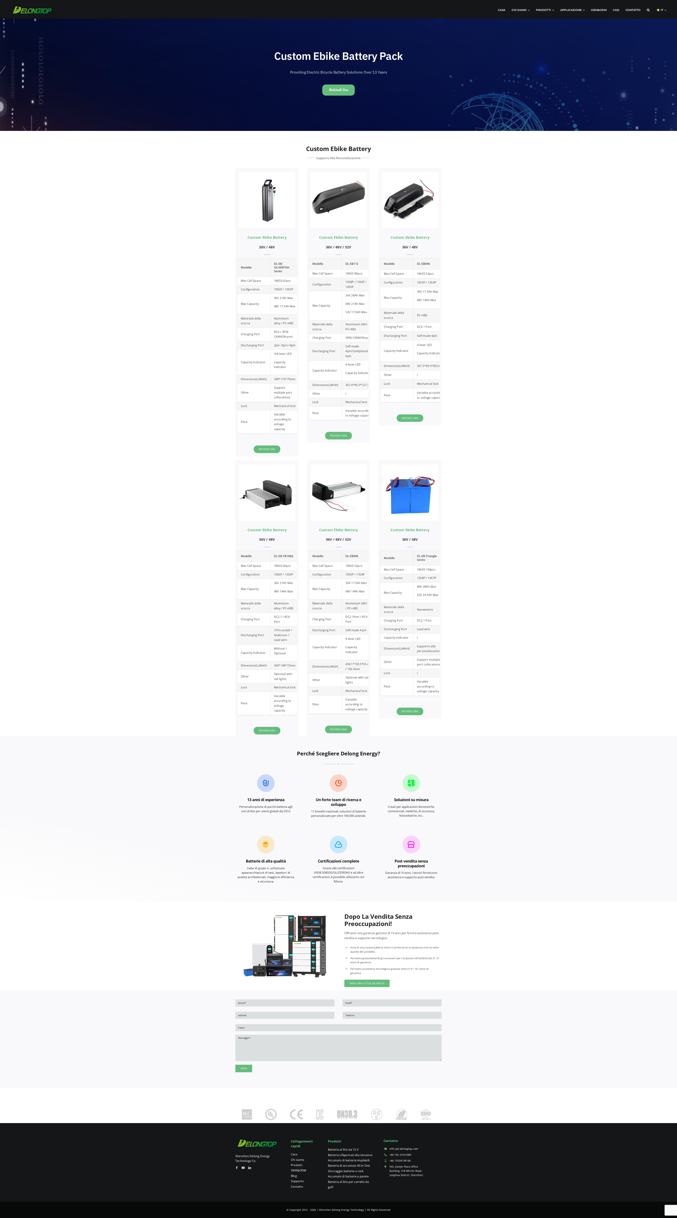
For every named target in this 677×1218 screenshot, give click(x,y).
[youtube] (243, 1167)
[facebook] (236, 1167)
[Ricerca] (648, 10)
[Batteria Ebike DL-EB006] (338, 466)
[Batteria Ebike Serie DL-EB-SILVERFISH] (267, 173)
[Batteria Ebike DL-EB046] (410, 173)
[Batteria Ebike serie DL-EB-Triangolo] (410, 466)
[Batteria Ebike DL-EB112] (338, 173)
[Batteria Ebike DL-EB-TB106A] (267, 466)
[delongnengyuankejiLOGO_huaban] (257, 1137)
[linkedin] (249, 1167)
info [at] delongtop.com (403, 1148)
